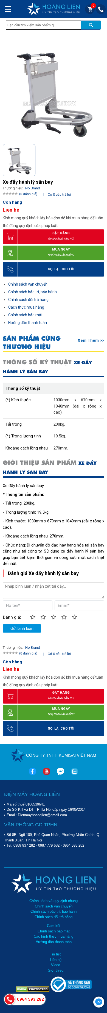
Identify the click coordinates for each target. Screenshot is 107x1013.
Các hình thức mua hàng (53, 936)
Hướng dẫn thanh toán (27, 322)
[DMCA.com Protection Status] (33, 991)
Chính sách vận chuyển (27, 284)
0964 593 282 (73, 845)
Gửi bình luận (21, 628)
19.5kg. (60, 436)
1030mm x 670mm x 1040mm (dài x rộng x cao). (78, 406)
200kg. (59, 424)
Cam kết (53, 926)
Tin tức (55, 954)
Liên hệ (55, 960)
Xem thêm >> (91, 340)
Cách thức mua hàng (26, 307)
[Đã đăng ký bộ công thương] (71, 991)
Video (55, 965)
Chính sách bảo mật (25, 315)
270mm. (61, 448)
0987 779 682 (49, 845)
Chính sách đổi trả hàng (28, 299)
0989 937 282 (24, 845)
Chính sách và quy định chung (53, 901)
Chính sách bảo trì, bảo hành (32, 292)
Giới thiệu (55, 970)
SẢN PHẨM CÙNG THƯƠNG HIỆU (32, 342)
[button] (99, 159)
